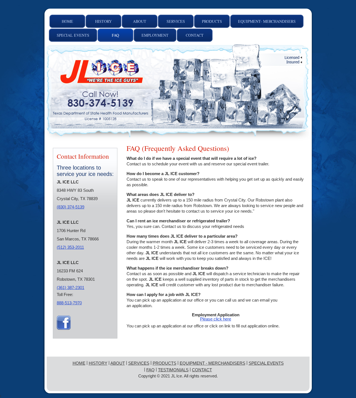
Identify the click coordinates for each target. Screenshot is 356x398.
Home (79, 363)
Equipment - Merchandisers (212, 363)
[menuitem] (67, 21)
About (117, 363)
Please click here (215, 319)
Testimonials (173, 369)
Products (164, 363)
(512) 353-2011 (70, 247)
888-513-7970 (69, 302)
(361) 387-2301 (70, 287)
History (98, 363)
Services (138, 363)
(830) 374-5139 (70, 207)
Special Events (266, 363)
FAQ (150, 369)
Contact (202, 369)
